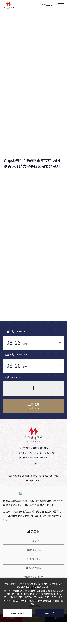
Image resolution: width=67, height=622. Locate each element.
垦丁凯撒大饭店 (33, 558)
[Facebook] (30, 464)
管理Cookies (17, 613)
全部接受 (49, 613)
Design (30, 480)
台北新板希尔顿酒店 (33, 576)
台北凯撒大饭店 (33, 541)
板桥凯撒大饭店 (33, 550)
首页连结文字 (19, 166)
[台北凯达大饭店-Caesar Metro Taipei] (33, 434)
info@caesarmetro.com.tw (33, 457)
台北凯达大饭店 (33, 567)
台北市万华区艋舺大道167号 (33, 448)
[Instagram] (36, 464)
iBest (38, 480)
